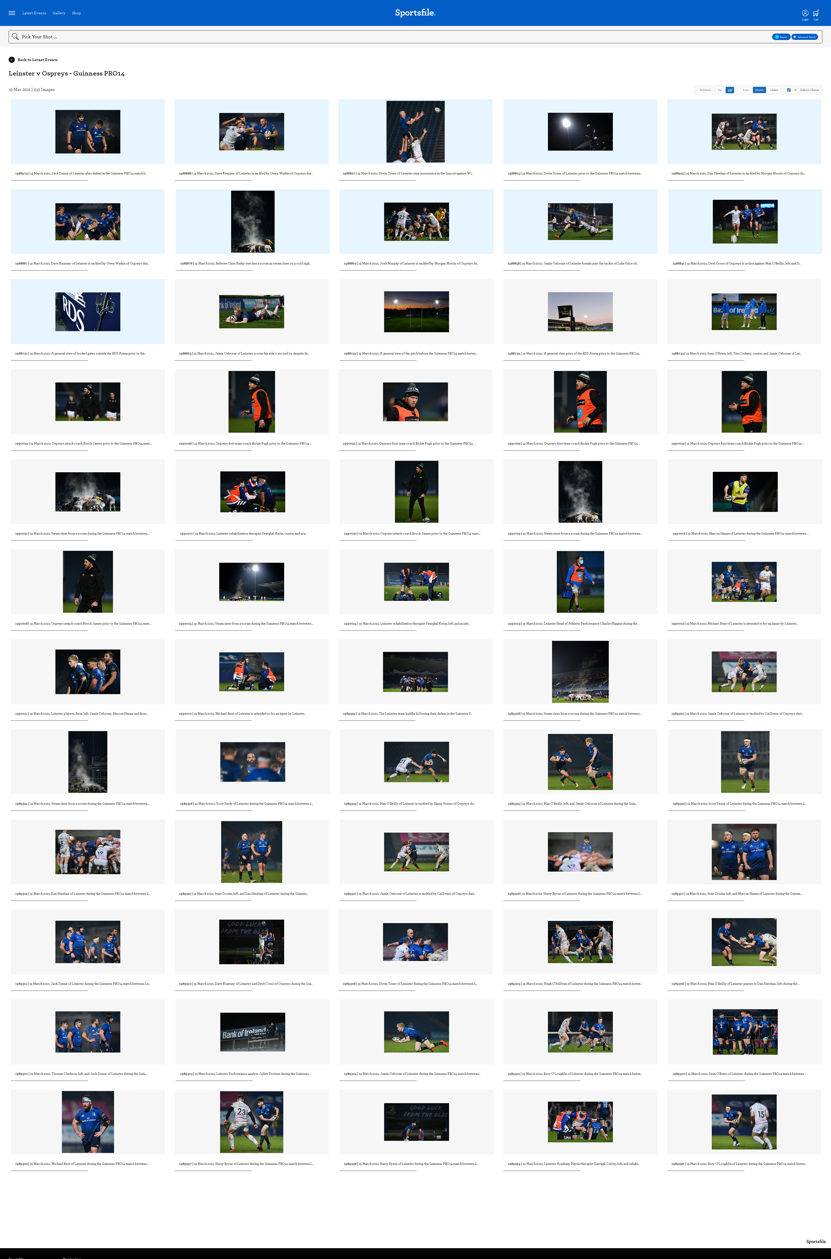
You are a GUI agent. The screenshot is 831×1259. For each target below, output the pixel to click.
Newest (759, 90)
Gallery (59, 12)
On (719, 90)
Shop (76, 12)
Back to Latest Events (37, 59)
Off (730, 90)
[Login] (805, 13)
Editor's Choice (806, 90)
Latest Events (34, 12)
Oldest (774, 90)
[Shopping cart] (816, 13)
